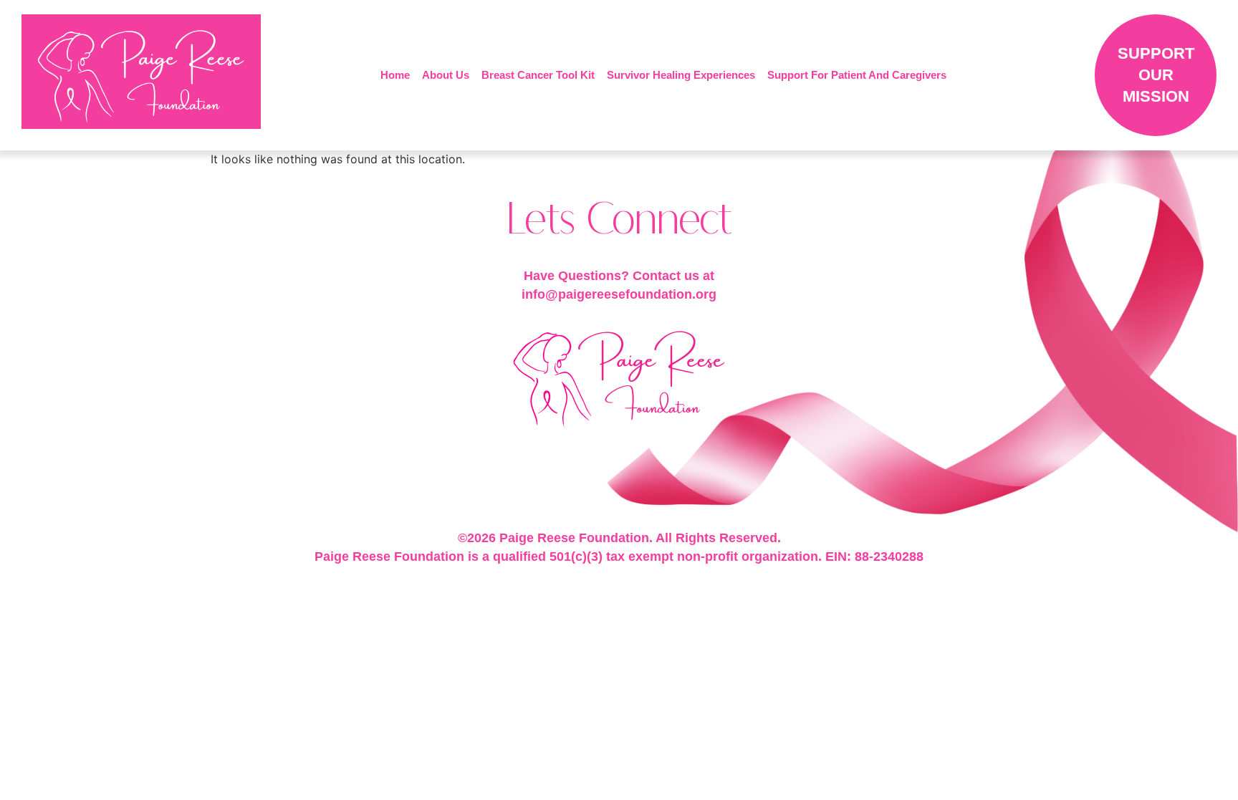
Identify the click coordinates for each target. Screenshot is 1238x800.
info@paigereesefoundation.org (619, 294)
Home (395, 75)
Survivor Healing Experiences (681, 75)
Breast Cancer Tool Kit (538, 75)
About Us (445, 75)
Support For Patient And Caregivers (856, 75)
